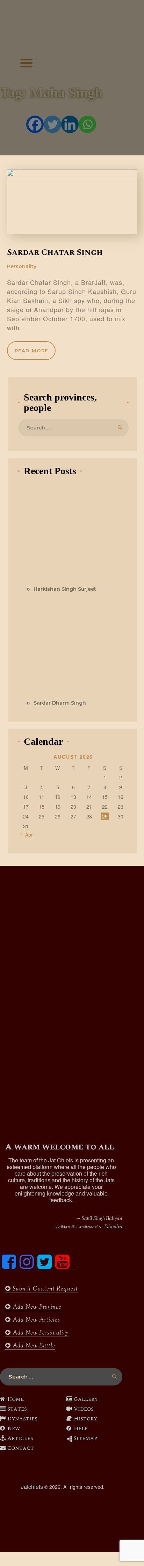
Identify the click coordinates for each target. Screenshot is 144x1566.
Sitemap (85, 1438)
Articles (20, 1438)
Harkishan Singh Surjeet (65, 589)
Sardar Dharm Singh (60, 703)
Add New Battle (33, 1346)
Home (15, 1399)
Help (81, 1428)
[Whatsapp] (87, 124)
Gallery (86, 1399)
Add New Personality (39, 1333)
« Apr (27, 834)
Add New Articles (35, 1320)
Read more (31, 350)
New (13, 1428)
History (85, 1419)
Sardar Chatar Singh (55, 252)
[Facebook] (35, 124)
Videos (84, 1409)
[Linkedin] (70, 124)
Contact (20, 1448)
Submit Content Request (44, 1289)
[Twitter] (52, 124)
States (17, 1409)
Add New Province (36, 1307)
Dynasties (22, 1419)
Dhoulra (113, 1227)
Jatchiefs (32, 1487)
